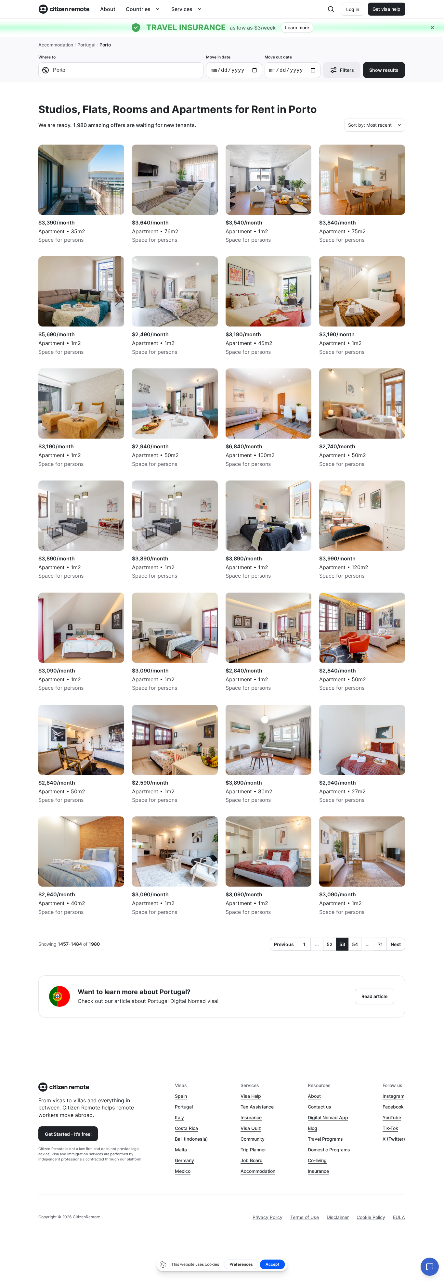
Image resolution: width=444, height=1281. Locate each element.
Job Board (252, 1160)
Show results (383, 70)
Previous (284, 944)
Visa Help (251, 1096)
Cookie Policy (371, 1217)
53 (342, 944)
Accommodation (55, 44)
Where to (47, 57)
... (317, 944)
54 (355, 944)
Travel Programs (325, 1139)
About (107, 9)
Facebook (393, 1106)
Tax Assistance (257, 1106)
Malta (181, 1149)
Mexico (182, 1171)
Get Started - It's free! (68, 1134)
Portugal (86, 44)
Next (396, 944)
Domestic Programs (329, 1149)
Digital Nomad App (328, 1117)
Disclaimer (338, 1217)
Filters (347, 70)
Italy (179, 1117)
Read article (374, 996)
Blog (312, 1128)
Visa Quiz (251, 1128)
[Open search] (330, 9)
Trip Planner (253, 1149)
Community (253, 1139)
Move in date (218, 57)
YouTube (392, 1117)
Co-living (317, 1160)
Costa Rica (186, 1128)
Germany (184, 1160)
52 (330, 944)
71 (380, 944)
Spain (181, 1096)
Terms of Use (304, 1217)
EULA (399, 1217)
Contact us (319, 1106)
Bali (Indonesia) (191, 1139)
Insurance (251, 1117)
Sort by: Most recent (370, 125)
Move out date (278, 57)
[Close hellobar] (432, 28)
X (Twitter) (394, 1139)
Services (181, 9)
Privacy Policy (267, 1217)
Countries (138, 9)
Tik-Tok (390, 1128)
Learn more (297, 27)
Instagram (393, 1096)
